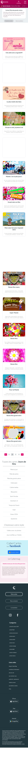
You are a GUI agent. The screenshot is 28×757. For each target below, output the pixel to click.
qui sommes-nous (13, 676)
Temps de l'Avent (14, 505)
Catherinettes (14, 487)
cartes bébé (11, 649)
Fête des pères (14, 474)
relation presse (12, 682)
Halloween (14, 483)
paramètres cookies (13, 685)
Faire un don (14, 594)
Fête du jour (14, 469)
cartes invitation (13, 652)
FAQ (10, 689)
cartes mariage (12, 646)
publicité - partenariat (14, 679)
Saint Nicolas (14, 496)
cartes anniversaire (13, 633)
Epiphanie (14, 519)
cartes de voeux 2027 (14, 626)
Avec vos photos (19, 21)
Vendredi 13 (14, 501)
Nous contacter (14, 601)
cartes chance (12, 655)
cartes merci (12, 642)
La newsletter (14, 607)
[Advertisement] (14, 29)
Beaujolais (14, 492)
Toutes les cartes (8, 21)
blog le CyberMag (13, 666)
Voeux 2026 (14, 514)
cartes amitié (12, 639)
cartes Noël (11, 629)
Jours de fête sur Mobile (14, 535)
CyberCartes (14, 544)
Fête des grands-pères (14, 478)
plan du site (11, 672)
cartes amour (12, 636)
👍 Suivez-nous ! (14, 552)
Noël (14, 510)
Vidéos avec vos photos (14, 530)
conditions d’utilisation (14, 669)
